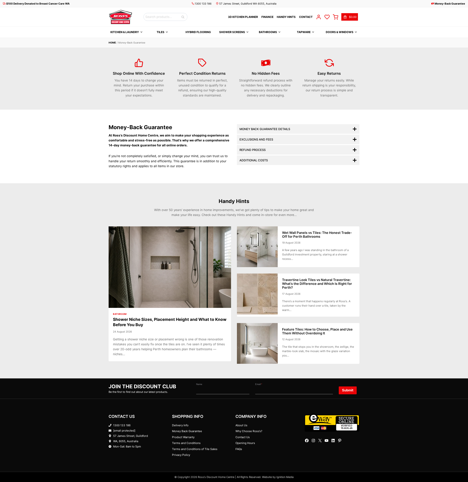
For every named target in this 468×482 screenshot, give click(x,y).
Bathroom (120, 314)
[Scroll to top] (459, 467)
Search (183, 17)
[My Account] (318, 17)
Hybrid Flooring (198, 32)
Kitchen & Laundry (124, 32)
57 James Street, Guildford (130, 436)
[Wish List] (327, 17)
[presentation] (170, 267)
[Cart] (335, 17)
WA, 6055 (119, 441)
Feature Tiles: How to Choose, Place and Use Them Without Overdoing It (317, 331)
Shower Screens (232, 32)
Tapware (304, 32)
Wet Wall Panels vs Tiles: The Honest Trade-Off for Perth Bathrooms (317, 234)
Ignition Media (285, 477)
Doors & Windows (339, 32)
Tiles (160, 32)
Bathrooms (268, 32)
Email (258, 384)
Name (199, 384)
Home (112, 42)
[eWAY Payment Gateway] (332, 422)
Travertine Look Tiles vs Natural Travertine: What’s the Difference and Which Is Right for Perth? (317, 283)
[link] (349, 17)
